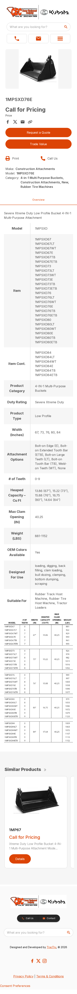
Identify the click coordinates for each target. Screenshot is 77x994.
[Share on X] (15, 122)
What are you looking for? (28, 27)
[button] (17, 38)
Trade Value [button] (38, 144)
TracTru (51, 947)
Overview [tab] (38, 199)
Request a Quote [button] (38, 132)
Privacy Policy (23, 976)
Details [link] (20, 859)
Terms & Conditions (50, 976)
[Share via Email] (22, 122)
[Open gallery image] (38, 69)
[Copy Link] (30, 122)
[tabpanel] (38, 69)
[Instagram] (44, 960)
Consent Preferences (15, 986)
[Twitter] (38, 960)
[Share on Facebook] (7, 122)
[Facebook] (32, 960)
